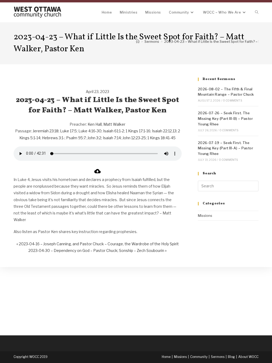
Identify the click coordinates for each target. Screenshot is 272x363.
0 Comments (232, 100)
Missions (205, 215)
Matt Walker (114, 124)
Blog (231, 357)
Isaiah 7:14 (112, 138)
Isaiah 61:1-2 (113, 131)
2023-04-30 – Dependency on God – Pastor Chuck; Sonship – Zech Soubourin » (97, 250)
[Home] (137, 41)
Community (198, 357)
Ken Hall (95, 124)
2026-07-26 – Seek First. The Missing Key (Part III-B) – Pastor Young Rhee (225, 118)
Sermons (217, 357)
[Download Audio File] (97, 173)
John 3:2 (94, 138)
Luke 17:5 (68, 131)
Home (166, 357)
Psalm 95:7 (76, 138)
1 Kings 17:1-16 (138, 131)
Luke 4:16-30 (89, 131)
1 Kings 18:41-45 (161, 138)
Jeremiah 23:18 (45, 131)
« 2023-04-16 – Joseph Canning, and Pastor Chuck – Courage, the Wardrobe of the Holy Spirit (97, 244)
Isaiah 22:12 (162, 131)
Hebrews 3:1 (52, 138)
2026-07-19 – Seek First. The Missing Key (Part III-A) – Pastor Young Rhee (225, 148)
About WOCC (248, 357)
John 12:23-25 (134, 138)
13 (174, 131)
